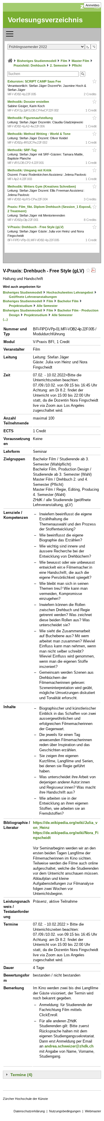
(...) (5, 319)
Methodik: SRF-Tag (23, 150)
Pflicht (77, 65)
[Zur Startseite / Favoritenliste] (10, 61)
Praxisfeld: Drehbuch (30, 65)
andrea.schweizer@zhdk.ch (69, 1046)
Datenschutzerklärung (29, 1111)
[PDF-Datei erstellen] (93, 270)
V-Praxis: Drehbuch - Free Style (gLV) (36, 227)
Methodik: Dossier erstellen (29, 101)
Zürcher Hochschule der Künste (25, 1098)
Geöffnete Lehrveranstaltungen (33, 296)
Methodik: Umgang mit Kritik (30, 170)
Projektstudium (20, 305)
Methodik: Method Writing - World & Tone (39, 133)
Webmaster (93, 1111)
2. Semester (59, 65)
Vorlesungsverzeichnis (45, 20)
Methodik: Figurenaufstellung (31, 118)
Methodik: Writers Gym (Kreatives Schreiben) (42, 186)
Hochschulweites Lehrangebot (70, 292)
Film (64, 61)
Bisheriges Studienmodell (36, 61)
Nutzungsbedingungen (65, 1111)
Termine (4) (21, 1074)
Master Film (80, 61)
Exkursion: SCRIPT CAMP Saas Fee (35, 81)
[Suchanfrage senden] (82, 74)
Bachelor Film (68, 301)
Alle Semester (47, 305)
